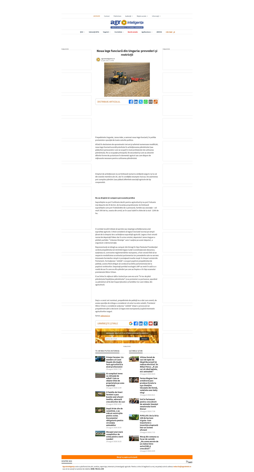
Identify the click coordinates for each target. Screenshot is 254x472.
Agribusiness (146, 32)
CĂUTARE (169, 32)
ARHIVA (159, 32)
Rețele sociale (141, 16)
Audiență (128, 16)
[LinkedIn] (136, 102)
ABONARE (96, 16)
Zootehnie (118, 32)
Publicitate (117, 16)
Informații (155, 16)
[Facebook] (131, 102)
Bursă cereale (133, 32)
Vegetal (106, 32)
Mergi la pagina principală (127, 457)
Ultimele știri (136, 351)
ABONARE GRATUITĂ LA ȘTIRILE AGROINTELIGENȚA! (127, 333)
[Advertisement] (127, 7)
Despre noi (67, 461)
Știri (81, 32)
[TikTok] (156, 323)
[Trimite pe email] (151, 102)
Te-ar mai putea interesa (107, 351)
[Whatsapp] (146, 102)
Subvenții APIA (94, 32)
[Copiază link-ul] (156, 102)
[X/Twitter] (146, 323)
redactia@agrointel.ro (182, 466)
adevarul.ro (105, 315)
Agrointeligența (69, 466)
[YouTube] (151, 323)
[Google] (131, 323)
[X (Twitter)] (141, 102)
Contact (107, 16)
